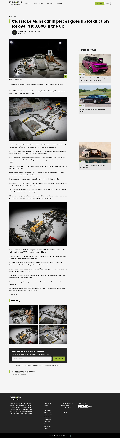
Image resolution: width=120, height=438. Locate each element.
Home (10, 16)
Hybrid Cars (47, 410)
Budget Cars (47, 426)
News (35, 3)
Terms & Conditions (67, 403)
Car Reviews (47, 403)
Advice (41, 3)
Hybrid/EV (59, 3)
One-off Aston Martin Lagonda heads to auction (95, 99)
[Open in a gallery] (65, 76)
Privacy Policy (57, 365)
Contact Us (47, 428)
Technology (49, 3)
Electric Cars (47, 412)
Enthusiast (47, 422)
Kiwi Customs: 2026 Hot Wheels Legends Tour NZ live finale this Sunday (95, 68)
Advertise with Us (66, 408)
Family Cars (47, 419)
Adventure (47, 424)
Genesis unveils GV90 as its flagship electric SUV (95, 156)
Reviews (27, 3)
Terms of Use (47, 365)
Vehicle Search (48, 415)
